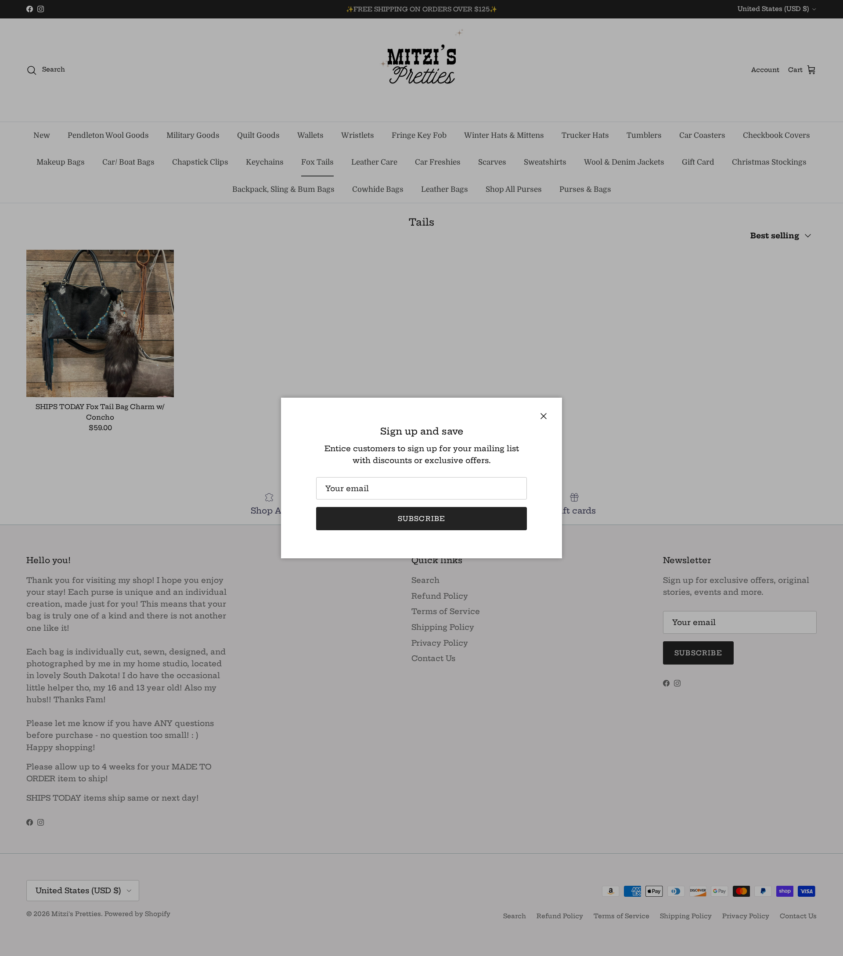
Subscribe (422, 518)
